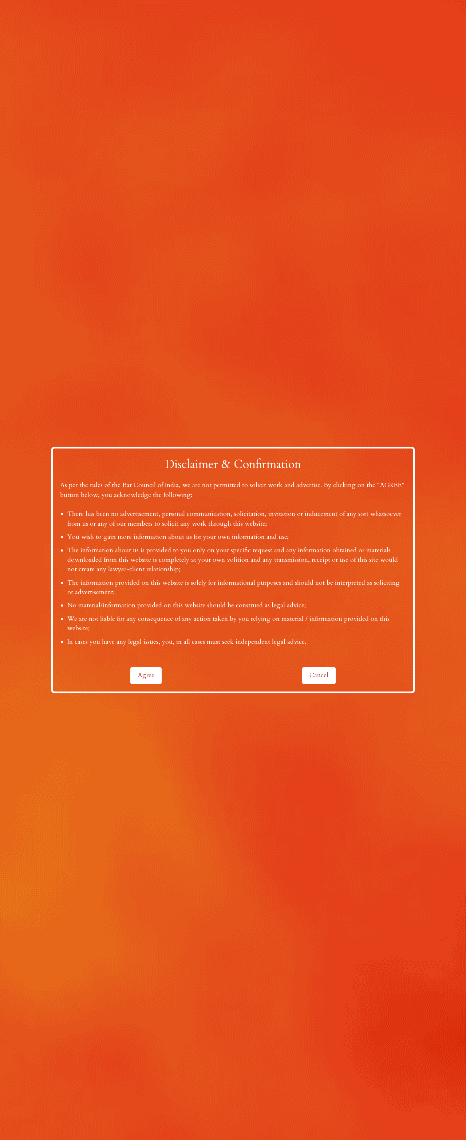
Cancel (318, 675)
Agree (146, 675)
